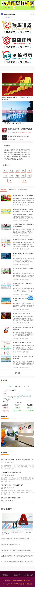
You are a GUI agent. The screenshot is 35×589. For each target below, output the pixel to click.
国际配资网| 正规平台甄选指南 (10, 544)
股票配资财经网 (21, 584)
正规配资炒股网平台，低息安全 (23, 342)
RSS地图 (20, 580)
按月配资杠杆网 (28, 575)
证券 (9, 181)
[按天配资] (18, 3)
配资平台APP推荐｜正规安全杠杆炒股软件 (23, 284)
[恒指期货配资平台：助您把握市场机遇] (5, 130)
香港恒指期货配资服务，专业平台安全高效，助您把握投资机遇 (23, 210)
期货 (17, 176)
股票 (17, 171)
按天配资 (5, 575)
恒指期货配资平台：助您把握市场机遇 (20, 129)
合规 (23, 171)
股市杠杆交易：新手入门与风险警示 (23, 269)
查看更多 (17, 373)
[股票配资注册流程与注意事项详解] (5, 138)
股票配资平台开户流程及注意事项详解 (23, 299)
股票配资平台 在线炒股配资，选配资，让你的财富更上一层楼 (16, 533)
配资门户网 (17, 575)
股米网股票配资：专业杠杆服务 (23, 195)
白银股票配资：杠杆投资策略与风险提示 (23, 328)
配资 (11, 171)
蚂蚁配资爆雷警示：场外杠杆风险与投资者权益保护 (17, 556)
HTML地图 (27, 580)
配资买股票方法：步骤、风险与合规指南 (23, 357)
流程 (21, 139)
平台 (29, 171)
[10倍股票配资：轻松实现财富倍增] (17, 111)
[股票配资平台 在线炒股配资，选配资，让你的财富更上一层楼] (17, 522)
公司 (11, 176)
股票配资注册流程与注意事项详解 (18, 136)
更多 (30, 14)
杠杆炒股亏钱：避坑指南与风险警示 (23, 254)
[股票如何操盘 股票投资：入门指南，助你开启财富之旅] (17, 84)
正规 (5, 176)
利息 (29, 176)
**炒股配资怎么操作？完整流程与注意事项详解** (23, 225)
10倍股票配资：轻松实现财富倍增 (13, 123)
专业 (5, 171)
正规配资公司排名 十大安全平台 (23, 239)
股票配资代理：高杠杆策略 (21, 313)
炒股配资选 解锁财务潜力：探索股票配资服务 (15, 539)
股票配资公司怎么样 (25, 132)
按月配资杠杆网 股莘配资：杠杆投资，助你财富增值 (17, 562)
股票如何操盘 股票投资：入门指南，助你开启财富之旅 (17, 98)
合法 (24, 181)
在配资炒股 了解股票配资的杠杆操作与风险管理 (16, 550)
